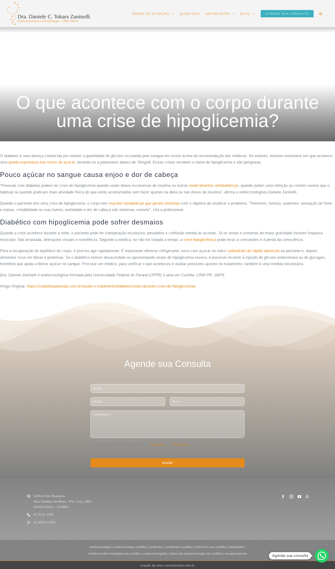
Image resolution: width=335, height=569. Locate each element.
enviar (167, 463)
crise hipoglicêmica (199, 239)
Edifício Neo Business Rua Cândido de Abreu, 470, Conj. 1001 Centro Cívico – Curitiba (62, 501)
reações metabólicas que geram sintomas (144, 203)
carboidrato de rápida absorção (253, 251)
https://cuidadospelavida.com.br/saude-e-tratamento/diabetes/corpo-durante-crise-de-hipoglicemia (110, 286)
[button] (320, 13)
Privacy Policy (157, 444)
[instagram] (291, 496)
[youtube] (299, 496)
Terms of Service (180, 444)
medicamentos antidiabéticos (213, 185)
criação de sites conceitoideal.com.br (167, 565)
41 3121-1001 (44, 514)
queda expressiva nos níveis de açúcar (41, 162)
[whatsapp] (307, 496)
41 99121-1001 (45, 522)
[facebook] (283, 496)
